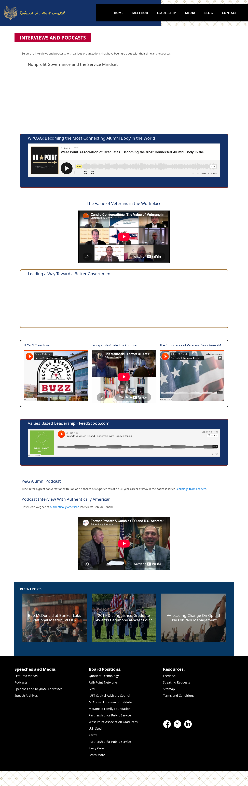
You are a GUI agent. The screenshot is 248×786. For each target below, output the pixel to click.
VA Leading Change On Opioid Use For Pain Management (193, 618)
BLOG (208, 13)
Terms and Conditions (178, 695)
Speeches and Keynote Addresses (38, 689)
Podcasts (21, 682)
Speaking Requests (176, 682)
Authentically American (64, 507)
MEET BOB (140, 13)
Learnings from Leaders (191, 489)
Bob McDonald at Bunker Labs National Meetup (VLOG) (54, 618)
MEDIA (190, 13)
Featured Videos (26, 676)
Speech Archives (26, 695)
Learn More (97, 755)
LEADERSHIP (166, 13)
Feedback (169, 676)
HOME (118, 13)
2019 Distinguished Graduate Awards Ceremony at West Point (124, 618)
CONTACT (229, 13)
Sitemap (169, 689)
